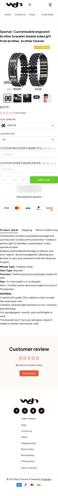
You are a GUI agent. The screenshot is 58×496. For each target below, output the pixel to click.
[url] (46, 479)
